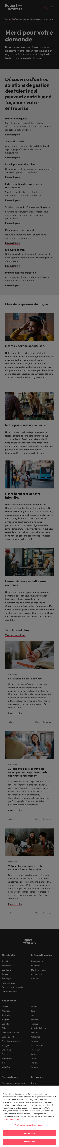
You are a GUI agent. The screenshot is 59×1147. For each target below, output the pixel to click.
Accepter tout (30, 1141)
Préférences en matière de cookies (29, 1125)
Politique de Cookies (12, 1119)
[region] (29, 1116)
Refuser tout (29, 1133)
